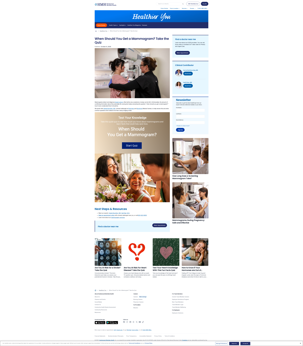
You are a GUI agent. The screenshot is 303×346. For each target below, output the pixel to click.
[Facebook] (124, 322)
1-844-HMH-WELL (147, 330)
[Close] (300, 343)
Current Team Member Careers (180, 296)
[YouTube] (140, 322)
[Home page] (96, 31)
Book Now (188, 73)
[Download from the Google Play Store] (112, 322)
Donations (184, 340)
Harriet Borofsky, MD (109, 108)
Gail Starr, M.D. (125, 213)
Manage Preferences (221, 343)
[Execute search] (184, 3)
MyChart (129, 330)
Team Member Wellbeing (179, 307)
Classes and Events (100, 299)
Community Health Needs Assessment (105, 307)
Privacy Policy (158, 336)
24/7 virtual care (118, 330)
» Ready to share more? (183, 126)
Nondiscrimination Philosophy (115, 336)
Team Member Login (177, 304)
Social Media (98, 302)
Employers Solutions (177, 313)
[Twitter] (137, 322)
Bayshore (140, 108)
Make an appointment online (106, 215)
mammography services (118, 217)
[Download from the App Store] (100, 322)
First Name (178, 107)
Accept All (245, 343)
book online (135, 330)
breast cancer (119, 102)
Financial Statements (100, 336)
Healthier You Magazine (134, 25)
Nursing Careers (137, 299)
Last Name (178, 113)
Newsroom (98, 312)
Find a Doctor (101, 25)
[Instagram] (127, 322)
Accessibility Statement (145, 336)
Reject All (234, 343)
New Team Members (177, 302)
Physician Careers (138, 302)
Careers (135, 296)
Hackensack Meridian (106, 340)
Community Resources (101, 309)
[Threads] (133, 322)
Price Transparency (131, 336)
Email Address (179, 120)
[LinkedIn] (130, 322)
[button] (164, 8)
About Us (97, 296)
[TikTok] (143, 322)
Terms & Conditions (170, 336)
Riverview (131, 108)
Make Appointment (159, 225)
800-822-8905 (142, 215)
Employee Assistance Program (180, 299)
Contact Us (98, 304)
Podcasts (144, 25)
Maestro (135, 307)
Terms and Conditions (134, 343)
